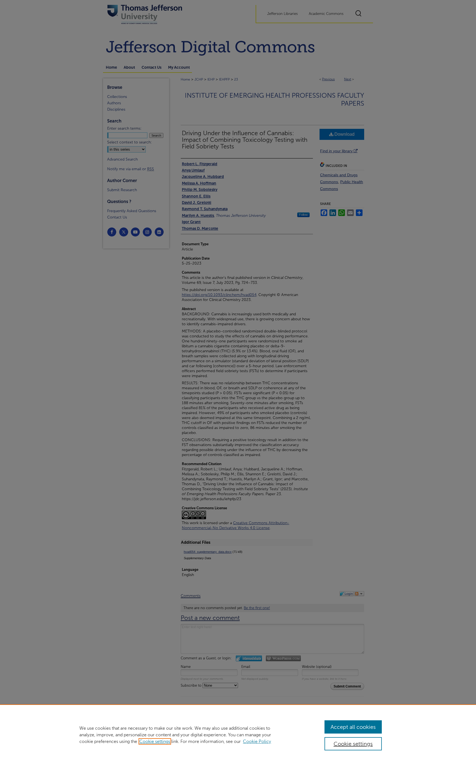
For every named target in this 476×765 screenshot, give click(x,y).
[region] (238, 734)
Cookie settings (154, 741)
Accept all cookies (353, 727)
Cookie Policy (257, 741)
